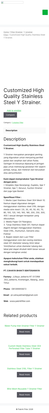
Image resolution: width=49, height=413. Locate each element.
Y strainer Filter (17, 122)
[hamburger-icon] (45, 12)
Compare (10, 115)
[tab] (24, 130)
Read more (24, 331)
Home (6, 32)
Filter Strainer (16, 32)
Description (11, 130)
